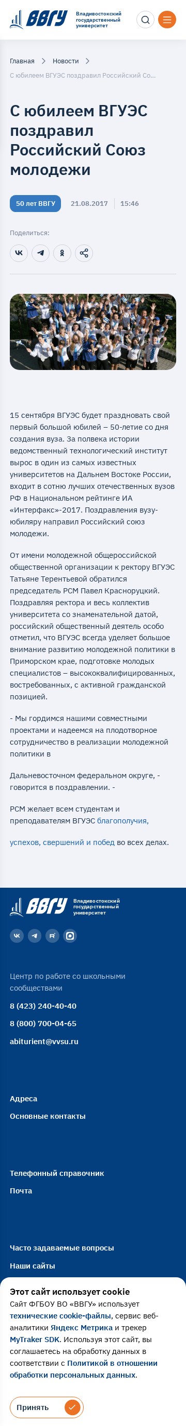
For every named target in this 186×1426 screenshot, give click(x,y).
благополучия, (124, 820)
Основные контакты (48, 1116)
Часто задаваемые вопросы (62, 1247)
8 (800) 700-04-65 (43, 1023)
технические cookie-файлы (60, 1315)
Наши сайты (32, 1265)
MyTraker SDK (34, 1339)
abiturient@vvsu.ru (44, 1041)
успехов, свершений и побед (63, 842)
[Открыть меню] (167, 19)
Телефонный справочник (57, 1173)
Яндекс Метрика (82, 1327)
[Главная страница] (37, 906)
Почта (21, 1190)
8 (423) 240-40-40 (43, 1005)
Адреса (23, 1098)
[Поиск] (145, 19)
